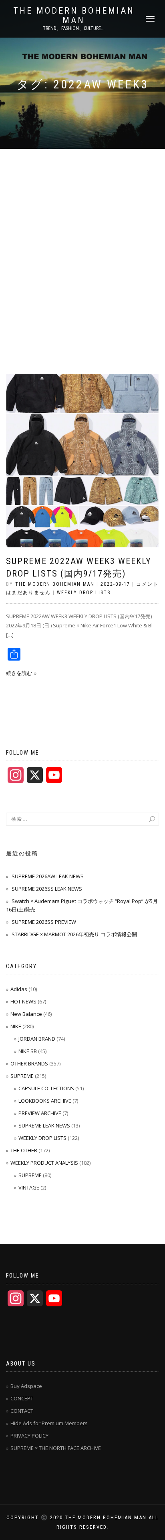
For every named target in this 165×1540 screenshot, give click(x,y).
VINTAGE (28, 1187)
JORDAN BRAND (36, 1038)
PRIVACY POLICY (29, 1435)
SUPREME (22, 1075)
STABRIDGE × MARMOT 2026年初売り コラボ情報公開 (74, 934)
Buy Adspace (26, 1386)
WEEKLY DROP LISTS (84, 592)
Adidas (18, 989)
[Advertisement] (82, 235)
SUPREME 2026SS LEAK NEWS (47, 888)
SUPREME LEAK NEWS (44, 1125)
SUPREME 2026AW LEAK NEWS (48, 876)
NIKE (15, 1026)
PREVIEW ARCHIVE (39, 1113)
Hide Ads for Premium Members (49, 1423)
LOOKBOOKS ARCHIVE (44, 1100)
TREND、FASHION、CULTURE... (74, 28)
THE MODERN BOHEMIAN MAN (74, 15)
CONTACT (21, 1410)
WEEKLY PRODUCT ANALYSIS (44, 1162)
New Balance (26, 1013)
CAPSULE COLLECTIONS (46, 1088)
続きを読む (19, 673)
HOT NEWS (23, 1001)
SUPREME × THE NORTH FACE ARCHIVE (55, 1448)
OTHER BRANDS (29, 1063)
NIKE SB (27, 1051)
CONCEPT (21, 1398)
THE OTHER (23, 1150)
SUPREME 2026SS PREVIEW (44, 921)
